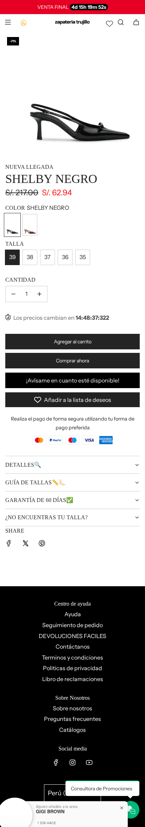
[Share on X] (25, 544)
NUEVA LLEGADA (29, 167)
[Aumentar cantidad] (39, 294)
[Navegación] (7, 22)
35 (83, 257)
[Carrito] (136, 22)
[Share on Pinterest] (42, 544)
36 (65, 257)
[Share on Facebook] (9, 544)
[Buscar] (120, 22)
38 (30, 257)
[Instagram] (72, 762)
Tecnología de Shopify (73, 818)
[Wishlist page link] (109, 23)
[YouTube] (89, 762)
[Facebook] (56, 762)
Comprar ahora (72, 360)
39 (12, 257)
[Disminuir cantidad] (13, 294)
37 (47, 257)
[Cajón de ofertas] (23, 22)
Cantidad (20, 280)
